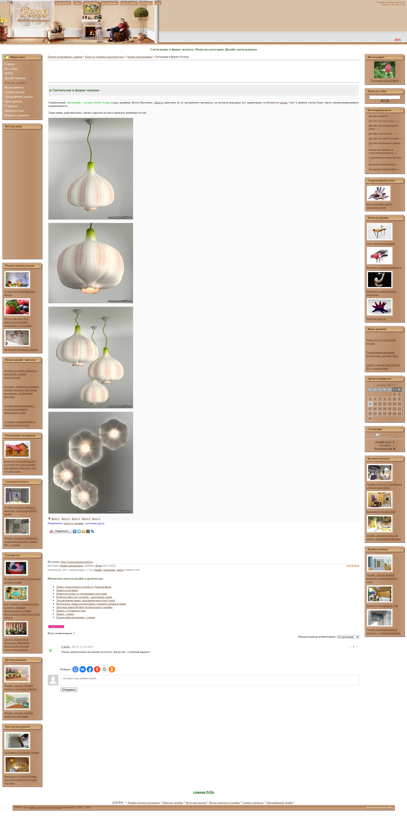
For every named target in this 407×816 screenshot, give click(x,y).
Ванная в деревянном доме (382, 605)
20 (384, 408)
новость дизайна (74, 523)
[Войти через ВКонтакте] (82, 669)
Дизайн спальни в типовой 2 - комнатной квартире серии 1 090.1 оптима (21, 541)
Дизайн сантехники (380, 133)
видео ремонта (91, 2)
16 (399, 403)
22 (394, 408)
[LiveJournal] (92, 531)
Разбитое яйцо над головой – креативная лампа (84, 597)
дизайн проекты (63, 2)
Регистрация (146, 2)
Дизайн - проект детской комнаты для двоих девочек (20, 687)
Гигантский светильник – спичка (75, 617)
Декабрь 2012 (384, 385)
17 (370, 408)
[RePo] (53, 649)
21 (389, 408)
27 (384, 413)
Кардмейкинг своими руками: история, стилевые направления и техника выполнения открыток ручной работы (22, 610)
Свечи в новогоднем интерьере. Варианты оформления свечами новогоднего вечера (16, 644)
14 (389, 403)
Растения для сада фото (385, 80)
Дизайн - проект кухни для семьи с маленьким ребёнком (383, 537)
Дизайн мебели (378, 116)
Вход (158, 2)
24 (370, 413)
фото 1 (56, 518)
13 (384, 403)
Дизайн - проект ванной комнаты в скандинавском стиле (381, 578)
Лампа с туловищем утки (71, 610)
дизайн (98, 570)
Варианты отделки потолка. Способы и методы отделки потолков (20, 780)
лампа (120, 570)
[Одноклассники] (83, 531)
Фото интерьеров (196, 802)
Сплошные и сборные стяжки (21, 752)
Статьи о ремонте (253, 802)
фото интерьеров (109, 2)
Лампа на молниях (67, 590)
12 (379, 403)
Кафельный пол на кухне (381, 511)
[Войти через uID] (75, 669)
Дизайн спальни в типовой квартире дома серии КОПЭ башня (20, 511)
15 (394, 403)
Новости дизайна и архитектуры (104, 56)
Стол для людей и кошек (380, 243)
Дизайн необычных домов (384, 143)
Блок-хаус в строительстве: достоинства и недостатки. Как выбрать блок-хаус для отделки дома (20, 466)
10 (370, 403)
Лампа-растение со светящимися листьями (81, 593)
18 (375, 408)
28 (389, 413)
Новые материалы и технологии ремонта (381, 151)
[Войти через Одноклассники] (112, 669)
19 (379, 408)
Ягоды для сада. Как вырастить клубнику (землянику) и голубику (18, 322)
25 (375, 413)
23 (399, 408)
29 (394, 413)
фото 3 (76, 518)
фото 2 (66, 518)
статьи (77, 2)
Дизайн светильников (139, 56)
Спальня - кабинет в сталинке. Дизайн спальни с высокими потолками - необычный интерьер (21, 391)
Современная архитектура (385, 157)
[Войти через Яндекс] (97, 669)
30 (399, 413)
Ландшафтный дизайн (382, 169)
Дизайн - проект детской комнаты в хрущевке (18, 714)
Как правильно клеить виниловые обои (379, 205)
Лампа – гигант (65, 613)
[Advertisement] (22, 194)
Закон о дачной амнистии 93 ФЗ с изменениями (383, 366)
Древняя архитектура (382, 164)
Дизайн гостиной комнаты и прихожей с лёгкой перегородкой (20, 374)
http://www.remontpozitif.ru (77, 561)
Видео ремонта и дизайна (224, 802)
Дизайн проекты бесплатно (143, 802)
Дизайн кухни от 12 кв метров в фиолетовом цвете (384, 486)
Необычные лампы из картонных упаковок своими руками (91, 603)
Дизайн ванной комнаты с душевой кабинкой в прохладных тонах (19, 409)
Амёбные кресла (376, 318)
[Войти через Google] (104, 669)
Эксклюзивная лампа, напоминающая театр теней (85, 600)
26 (379, 413)
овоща (283, 102)
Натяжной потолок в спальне (21, 349)
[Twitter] (79, 531)
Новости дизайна (173, 802)
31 (370, 418)
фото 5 (96, 518)
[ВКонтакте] (74, 531)
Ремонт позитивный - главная (65, 56)
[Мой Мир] (88, 531)
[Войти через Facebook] (90, 669)
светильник (109, 570)
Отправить (69, 689)
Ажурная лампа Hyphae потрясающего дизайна (84, 607)
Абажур (158, 102)
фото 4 (86, 518)
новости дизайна (128, 2)
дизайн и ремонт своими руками (45, 807)
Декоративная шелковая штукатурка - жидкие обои (382, 354)
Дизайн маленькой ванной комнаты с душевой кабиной (383, 631)
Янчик (98, 565)
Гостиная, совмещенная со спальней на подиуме (19, 423)
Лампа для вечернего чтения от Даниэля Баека (83, 586)
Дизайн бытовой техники (384, 138)
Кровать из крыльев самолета (383, 267)
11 (375, 403)
